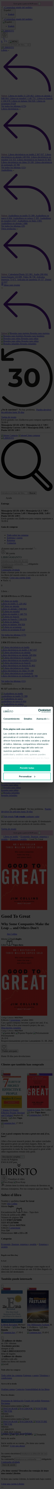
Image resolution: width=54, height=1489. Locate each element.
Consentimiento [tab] (11, 719)
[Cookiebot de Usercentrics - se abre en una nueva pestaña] (38, 711)
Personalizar (25, 776)
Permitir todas (27, 768)
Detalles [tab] (28, 719)
